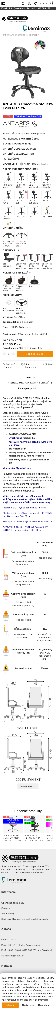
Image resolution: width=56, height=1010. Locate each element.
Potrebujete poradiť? (28, 388)
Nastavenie (28, 1005)
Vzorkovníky (8, 913)
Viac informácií (41, 1000)
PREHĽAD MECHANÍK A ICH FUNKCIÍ (28, 383)
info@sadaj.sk (17, 8)
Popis (28, 377)
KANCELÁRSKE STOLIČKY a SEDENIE (20, 35)
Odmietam (43, 1005)
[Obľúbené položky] (35, 4)
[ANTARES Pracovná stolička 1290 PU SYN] (28, 69)
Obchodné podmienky (12, 903)
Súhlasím (10, 1005)
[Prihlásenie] (29, 4)
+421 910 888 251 (41, 8)
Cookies (5, 908)
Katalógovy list (28, 786)
